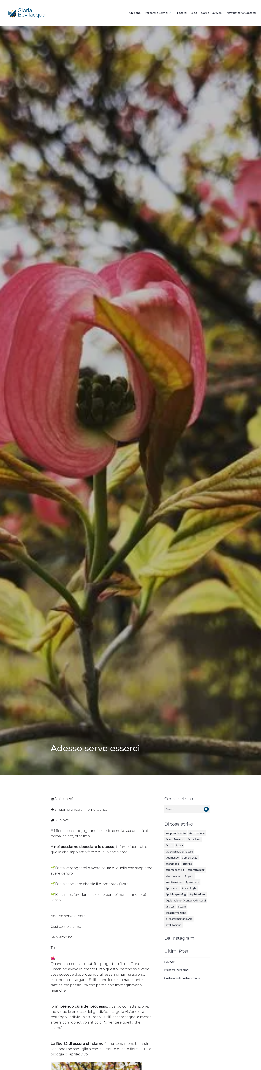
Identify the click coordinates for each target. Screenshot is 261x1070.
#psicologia (189, 888)
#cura (179, 845)
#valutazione (173, 924)
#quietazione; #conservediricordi (186, 900)
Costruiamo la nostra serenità (182, 978)
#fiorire (187, 863)
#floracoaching (175, 869)
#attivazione (197, 833)
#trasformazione (176, 912)
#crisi (169, 845)
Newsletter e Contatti (241, 12)
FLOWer (169, 961)
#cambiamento (175, 839)
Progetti (181, 12)
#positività (192, 882)
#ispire (189, 876)
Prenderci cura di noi (176, 969)
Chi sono (135, 12)
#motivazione (174, 882)
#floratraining (196, 869)
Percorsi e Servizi (156, 12)
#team (182, 906)
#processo (172, 888)
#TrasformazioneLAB (179, 918)
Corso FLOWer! (211, 12)
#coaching (194, 839)
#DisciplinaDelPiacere (179, 851)
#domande (172, 857)
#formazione (173, 876)
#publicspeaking (176, 894)
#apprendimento (176, 833)
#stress (170, 906)
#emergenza (189, 857)
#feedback (172, 863)
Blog (194, 12)
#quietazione (197, 894)
